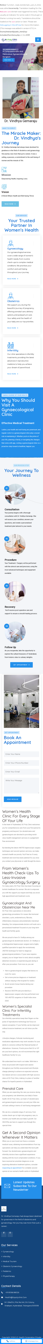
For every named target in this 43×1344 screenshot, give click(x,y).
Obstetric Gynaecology (12, 1266)
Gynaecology (8, 1252)
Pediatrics (7, 1271)
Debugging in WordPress (10, 25)
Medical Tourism (9, 1261)
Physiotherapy (9, 1276)
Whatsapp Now (33, 1341)
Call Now (12, 1341)
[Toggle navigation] (38, 39)
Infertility (6, 1257)
